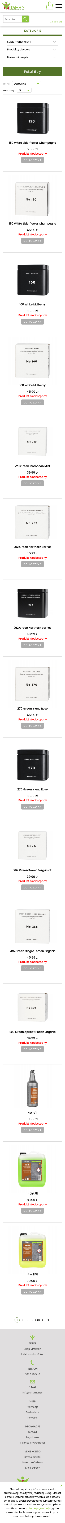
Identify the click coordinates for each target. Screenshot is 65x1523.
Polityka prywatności (32, 1442)
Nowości (32, 1417)
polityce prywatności (38, 1508)
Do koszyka (32, 160)
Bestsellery (32, 1412)
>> (48, 1320)
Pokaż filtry (32, 71)
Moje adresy (32, 1467)
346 (37, 1320)
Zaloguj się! (56, 21)
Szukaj (25, 19)
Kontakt (32, 1432)
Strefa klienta (32, 1457)
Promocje (32, 1407)
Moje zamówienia (32, 1462)
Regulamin (32, 1437)
